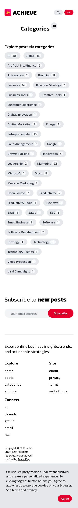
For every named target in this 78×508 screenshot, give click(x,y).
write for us (58, 391)
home (9, 371)
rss (7, 434)
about (53, 371)
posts (9, 377)
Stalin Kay (24, 459)
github (9, 421)
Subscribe (60, 313)
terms (54, 384)
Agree (65, 498)
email (9, 428)
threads (11, 414)
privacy (32, 490)
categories (13, 384)
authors (11, 391)
